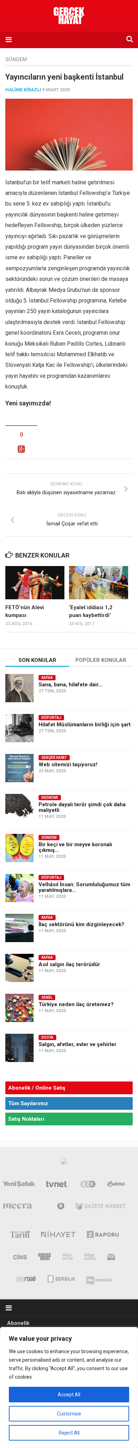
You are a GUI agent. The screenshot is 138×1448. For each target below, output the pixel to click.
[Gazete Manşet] (101, 1208)
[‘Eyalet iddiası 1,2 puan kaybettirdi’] (98, 582)
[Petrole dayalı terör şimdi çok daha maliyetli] (19, 808)
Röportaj (51, 718)
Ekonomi (49, 798)
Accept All (69, 1394)
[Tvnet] (57, 1185)
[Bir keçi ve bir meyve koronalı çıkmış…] (19, 848)
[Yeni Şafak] (19, 1185)
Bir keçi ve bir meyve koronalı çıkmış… (75, 847)
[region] (69, 1387)
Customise (69, 1414)
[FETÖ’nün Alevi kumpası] (34, 582)
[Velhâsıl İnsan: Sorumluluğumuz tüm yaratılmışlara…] (19, 888)
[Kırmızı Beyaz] (111, 1258)
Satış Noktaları (26, 1119)
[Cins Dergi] (20, 1258)
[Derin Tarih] (20, 1236)
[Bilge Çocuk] (67, 1258)
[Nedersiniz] (99, 1278)
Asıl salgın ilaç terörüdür (69, 964)
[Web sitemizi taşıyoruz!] (19, 768)
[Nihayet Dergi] (58, 1236)
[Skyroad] (26, 1278)
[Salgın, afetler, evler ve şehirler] (19, 1048)
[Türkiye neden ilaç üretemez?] (19, 1008)
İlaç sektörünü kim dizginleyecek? (81, 924)
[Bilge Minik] (90, 1258)
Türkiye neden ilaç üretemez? (76, 1004)
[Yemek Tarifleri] (116, 1185)
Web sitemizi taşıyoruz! (68, 764)
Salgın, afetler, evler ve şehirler (77, 1044)
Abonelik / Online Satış (36, 1088)
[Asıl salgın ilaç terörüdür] (19, 968)
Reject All (69, 1433)
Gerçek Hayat (54, 758)
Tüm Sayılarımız (28, 1103)
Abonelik (18, 1323)
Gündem (16, 59)
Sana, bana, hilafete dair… (71, 684)
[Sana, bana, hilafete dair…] (19, 688)
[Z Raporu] (103, 1236)
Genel (46, 997)
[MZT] (54, 1208)
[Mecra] (17, 1208)
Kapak (47, 678)
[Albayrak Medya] (64, 1163)
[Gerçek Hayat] (44, 1258)
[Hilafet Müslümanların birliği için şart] (19, 728)
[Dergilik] (61, 1278)
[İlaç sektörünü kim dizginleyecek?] (19, 928)
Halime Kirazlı (23, 89)
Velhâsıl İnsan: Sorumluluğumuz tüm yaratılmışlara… (84, 887)
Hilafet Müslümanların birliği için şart (85, 724)
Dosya (47, 1037)
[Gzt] (88, 1185)
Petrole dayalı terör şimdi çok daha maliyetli (82, 807)
